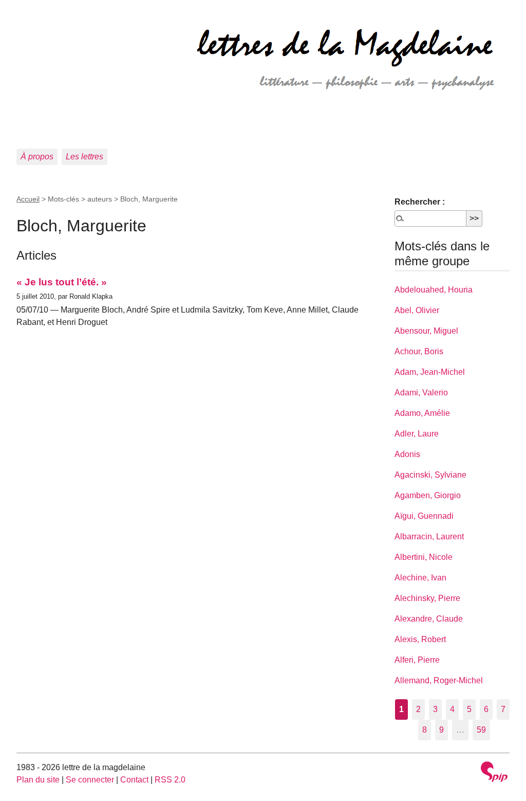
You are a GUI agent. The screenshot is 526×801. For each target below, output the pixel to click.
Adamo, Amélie (422, 413)
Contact (134, 779)
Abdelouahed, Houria (433, 289)
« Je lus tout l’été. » (61, 282)
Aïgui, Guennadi (424, 516)
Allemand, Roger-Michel (438, 680)
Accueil (28, 199)
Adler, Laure (416, 433)
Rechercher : (419, 201)
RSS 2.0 (170, 779)
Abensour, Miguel (426, 330)
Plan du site (38, 779)
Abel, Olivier (416, 310)
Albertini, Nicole (423, 557)
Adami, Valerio (421, 392)
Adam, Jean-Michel (429, 372)
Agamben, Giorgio (427, 495)
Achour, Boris (418, 351)
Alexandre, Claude (428, 618)
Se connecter (90, 779)
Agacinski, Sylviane (430, 474)
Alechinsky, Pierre (427, 598)
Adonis (407, 454)
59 (481, 729)
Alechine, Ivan (420, 577)
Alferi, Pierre (417, 660)
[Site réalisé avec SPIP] (494, 773)
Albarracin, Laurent (429, 536)
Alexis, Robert (420, 639)
